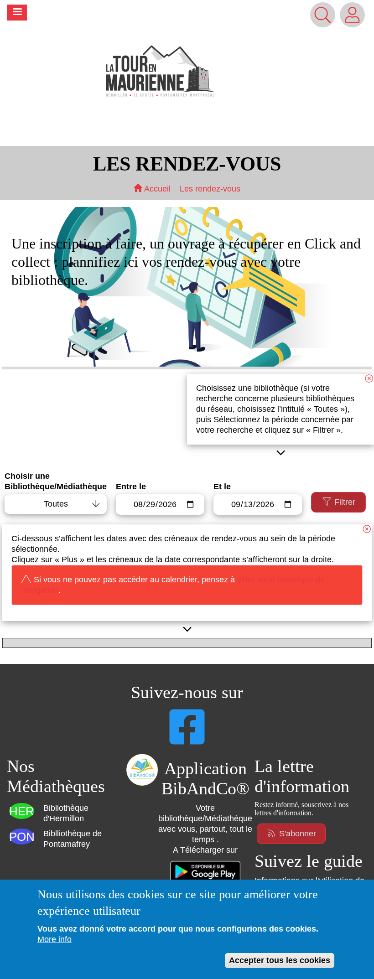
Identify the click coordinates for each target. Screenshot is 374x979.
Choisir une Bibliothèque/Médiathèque (56, 481)
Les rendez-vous (210, 188)
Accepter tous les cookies (279, 960)
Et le (222, 486)
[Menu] (17, 13)
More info (54, 939)
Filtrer (343, 502)
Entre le (131, 486)
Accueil (156, 188)
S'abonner (296, 833)
